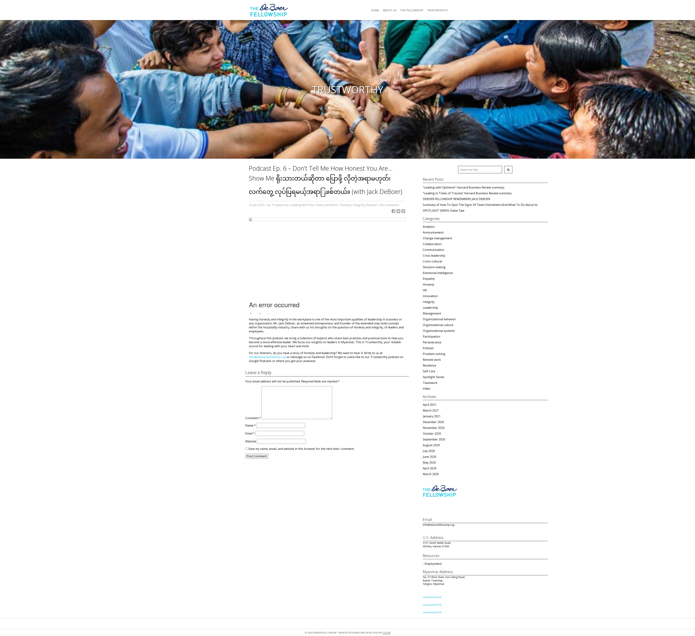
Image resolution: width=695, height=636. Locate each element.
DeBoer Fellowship (269, 10)
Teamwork (430, 383)
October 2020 (432, 434)
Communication (433, 250)
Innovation (430, 296)
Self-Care (429, 371)
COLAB (386, 632)
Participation (431, 337)
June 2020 (429, 457)
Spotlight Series (433, 377)
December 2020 (433, 422)
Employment (433, 564)
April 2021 (429, 405)
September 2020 (434, 439)
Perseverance (432, 342)
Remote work (432, 360)
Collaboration (432, 244)
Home (375, 10)
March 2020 (431, 474)
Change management (437, 238)
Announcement (433, 232)
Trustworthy (437, 10)
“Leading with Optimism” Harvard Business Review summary (463, 187)
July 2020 (429, 451)
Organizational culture (438, 325)
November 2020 (434, 428)
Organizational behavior (439, 319)
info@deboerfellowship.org (267, 357)
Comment (253, 418)
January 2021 (432, 416)
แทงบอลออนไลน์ (432, 597)
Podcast (371, 205)
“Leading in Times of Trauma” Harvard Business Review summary (467, 193)
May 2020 (429, 462)
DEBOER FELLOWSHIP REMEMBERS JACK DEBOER (456, 199)
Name (250, 425)
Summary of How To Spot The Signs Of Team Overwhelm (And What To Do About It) (480, 205)
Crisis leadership (434, 256)
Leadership (430, 308)
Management (432, 313)
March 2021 (431, 410)
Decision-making (434, 267)
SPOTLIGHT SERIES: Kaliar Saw (443, 211)
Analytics (429, 227)
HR (425, 290)
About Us (389, 10)
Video (426, 389)
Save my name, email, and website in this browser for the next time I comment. (301, 449)
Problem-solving (434, 354)
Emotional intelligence (438, 273)
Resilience (429, 365)
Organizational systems (439, 331)
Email (250, 433)
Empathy (429, 279)
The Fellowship (411, 10)
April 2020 (429, 468)
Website (250, 441)
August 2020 (431, 445)
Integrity (359, 205)
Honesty (345, 205)
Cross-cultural (432, 261)
